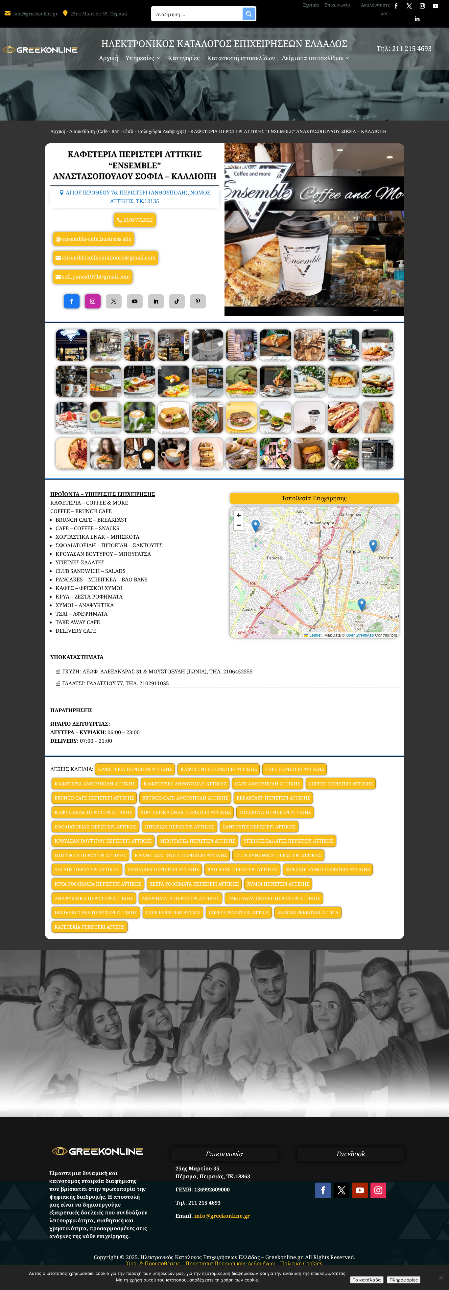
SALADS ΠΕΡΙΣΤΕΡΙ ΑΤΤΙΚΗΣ (87, 869)
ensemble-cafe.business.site (96, 238)
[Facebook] (72, 301)
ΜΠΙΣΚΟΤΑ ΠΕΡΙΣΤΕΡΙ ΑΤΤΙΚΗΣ (275, 812)
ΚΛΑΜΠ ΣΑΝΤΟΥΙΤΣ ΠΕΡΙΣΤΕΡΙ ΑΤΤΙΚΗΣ (181, 855)
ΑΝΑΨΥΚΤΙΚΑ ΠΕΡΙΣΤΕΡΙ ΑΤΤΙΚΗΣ (94, 898)
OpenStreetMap (360, 635)
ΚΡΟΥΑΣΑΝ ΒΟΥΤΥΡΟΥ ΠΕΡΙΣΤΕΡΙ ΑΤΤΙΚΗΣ (103, 841)
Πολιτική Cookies (301, 1263)
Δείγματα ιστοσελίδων (312, 59)
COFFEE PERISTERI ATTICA (239, 912)
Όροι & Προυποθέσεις (153, 1263)
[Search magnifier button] (249, 14)
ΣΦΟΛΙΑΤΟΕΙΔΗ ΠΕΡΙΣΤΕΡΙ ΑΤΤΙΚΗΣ (95, 827)
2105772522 (138, 219)
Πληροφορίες (404, 1279)
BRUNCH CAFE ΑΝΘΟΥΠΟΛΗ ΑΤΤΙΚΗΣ (185, 798)
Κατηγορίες (184, 59)
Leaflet (314, 635)
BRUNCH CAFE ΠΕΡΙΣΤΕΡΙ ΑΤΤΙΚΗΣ (94, 798)
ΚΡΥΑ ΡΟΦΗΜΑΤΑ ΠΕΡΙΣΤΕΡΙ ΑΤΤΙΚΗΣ (98, 884)
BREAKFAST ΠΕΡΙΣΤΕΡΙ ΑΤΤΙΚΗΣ (273, 798)
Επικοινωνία (337, 5)
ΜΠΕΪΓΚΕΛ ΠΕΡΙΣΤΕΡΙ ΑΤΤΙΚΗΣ (90, 855)
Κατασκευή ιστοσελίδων (241, 59)
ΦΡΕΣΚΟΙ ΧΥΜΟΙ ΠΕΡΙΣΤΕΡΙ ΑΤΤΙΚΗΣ (328, 869)
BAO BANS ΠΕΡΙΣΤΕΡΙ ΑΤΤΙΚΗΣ (242, 869)
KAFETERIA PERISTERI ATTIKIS (90, 927)
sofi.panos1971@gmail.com (96, 276)
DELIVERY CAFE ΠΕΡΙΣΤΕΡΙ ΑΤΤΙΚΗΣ (96, 912)
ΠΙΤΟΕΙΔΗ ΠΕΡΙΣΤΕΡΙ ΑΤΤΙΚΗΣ (179, 827)
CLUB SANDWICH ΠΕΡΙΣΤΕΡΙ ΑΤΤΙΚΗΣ (278, 855)
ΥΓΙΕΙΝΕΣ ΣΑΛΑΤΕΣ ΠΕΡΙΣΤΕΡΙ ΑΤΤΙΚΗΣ (288, 841)
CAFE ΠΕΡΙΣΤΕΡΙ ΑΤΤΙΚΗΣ (294, 769)
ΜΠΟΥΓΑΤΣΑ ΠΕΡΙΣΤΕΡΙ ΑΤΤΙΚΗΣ (197, 841)
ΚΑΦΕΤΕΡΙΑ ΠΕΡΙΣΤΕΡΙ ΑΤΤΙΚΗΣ (135, 769)
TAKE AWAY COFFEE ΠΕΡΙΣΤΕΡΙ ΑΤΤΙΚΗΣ (274, 898)
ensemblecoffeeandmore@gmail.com (108, 257)
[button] (255, 526)
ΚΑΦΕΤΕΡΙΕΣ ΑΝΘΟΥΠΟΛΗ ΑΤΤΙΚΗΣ (185, 784)
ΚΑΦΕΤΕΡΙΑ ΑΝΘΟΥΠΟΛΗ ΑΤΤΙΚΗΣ (95, 784)
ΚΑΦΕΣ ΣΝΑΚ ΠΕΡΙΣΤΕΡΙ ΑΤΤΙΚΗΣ (93, 812)
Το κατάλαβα (367, 1279)
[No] (440, 1277)
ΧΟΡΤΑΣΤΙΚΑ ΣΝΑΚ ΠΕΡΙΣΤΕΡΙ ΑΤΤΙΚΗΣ (186, 812)
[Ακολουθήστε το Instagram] (422, 6)
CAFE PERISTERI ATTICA (173, 912)
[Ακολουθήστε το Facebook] (396, 6)
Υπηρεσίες (140, 59)
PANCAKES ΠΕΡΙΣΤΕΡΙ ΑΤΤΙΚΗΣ (163, 869)
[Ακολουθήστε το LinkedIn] (417, 19)
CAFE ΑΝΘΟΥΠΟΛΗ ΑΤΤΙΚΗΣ (267, 784)
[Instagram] (93, 301)
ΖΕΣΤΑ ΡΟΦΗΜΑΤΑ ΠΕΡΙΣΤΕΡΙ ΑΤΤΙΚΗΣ (194, 884)
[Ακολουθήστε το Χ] (409, 6)
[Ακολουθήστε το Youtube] (435, 6)
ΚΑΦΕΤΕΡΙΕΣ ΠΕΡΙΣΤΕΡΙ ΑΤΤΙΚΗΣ (218, 769)
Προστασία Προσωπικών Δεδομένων (230, 1263)
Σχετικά (311, 5)
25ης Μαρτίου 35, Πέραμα (98, 14)
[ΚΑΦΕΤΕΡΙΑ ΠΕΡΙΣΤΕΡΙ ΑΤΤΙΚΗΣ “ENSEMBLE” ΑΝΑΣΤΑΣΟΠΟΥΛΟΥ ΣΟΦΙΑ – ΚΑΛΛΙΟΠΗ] (71, 358)
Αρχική (108, 59)
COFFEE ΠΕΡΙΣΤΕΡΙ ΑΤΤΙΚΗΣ (341, 784)
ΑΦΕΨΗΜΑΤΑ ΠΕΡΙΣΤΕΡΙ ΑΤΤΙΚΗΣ (180, 898)
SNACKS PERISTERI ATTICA (308, 912)
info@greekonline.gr (35, 14)
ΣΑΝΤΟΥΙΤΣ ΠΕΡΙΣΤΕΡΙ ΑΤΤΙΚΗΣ (259, 827)
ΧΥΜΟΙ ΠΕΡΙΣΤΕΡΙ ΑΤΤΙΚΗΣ (278, 884)
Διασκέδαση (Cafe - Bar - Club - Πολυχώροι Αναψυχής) (127, 131)
